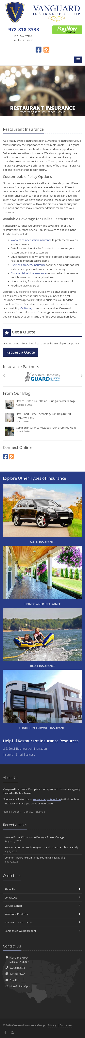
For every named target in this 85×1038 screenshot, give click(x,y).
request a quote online (47, 799)
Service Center (13, 905)
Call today (26, 308)
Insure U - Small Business (19, 754)
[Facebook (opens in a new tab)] (5, 457)
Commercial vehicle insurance (29, 273)
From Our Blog (16, 393)
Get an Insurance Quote (19, 922)
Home (6, 811)
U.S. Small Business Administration (25, 748)
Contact (28, 811)
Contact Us (11, 897)
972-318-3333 (17, 968)
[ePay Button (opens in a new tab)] (67, 29)
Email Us (14, 980)
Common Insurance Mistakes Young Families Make (46, 429)
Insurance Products (16, 914)
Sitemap (40, 811)
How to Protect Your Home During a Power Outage (46, 402)
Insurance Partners (21, 366)
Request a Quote (20, 352)
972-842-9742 (17, 974)
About (16, 811)
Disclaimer (66, 1025)
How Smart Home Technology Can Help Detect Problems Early (43, 417)
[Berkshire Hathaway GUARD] (42, 376)
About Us (10, 889)
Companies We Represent (20, 931)
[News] (11, 457)
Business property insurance (28, 265)
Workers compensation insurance (31, 240)
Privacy (52, 1025)
